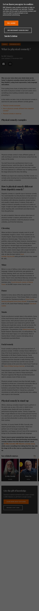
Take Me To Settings (10, 36)
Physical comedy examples (11, 105)
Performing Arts (15, 44)
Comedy (5, 44)
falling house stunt (29, 329)
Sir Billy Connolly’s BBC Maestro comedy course (19, 444)
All (35, 455)
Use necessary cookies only (18, 30)
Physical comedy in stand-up (12, 113)
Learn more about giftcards (16, 501)
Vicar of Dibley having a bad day (14, 366)
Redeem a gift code (13, 507)
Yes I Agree (11, 23)
